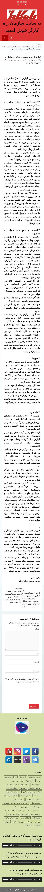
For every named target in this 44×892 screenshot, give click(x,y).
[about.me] (17, 759)
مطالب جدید (25, 818)
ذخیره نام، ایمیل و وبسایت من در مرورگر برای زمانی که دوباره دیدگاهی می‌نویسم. (23, 680)
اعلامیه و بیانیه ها (35, 788)
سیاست (14, 807)
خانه (21, 799)
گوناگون (38, 825)
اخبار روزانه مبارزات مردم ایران (22, 781)
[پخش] (39, 845)
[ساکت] (11, 845)
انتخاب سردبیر (12, 788)
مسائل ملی (37, 818)
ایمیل (36, 662)
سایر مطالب (36, 807)
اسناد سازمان (36, 784)
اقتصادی (23, 788)
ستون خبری (25, 807)
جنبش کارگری (25, 796)
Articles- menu (35, 777)
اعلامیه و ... (8, 784)
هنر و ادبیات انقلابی (11, 818)
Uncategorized (10, 777)
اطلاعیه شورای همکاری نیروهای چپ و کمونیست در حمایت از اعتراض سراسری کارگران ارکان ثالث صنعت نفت (13, 595)
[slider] (6, 845)
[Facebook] (35, 751)
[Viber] (26, 759)
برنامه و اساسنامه (13, 792)
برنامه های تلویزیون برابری (32, 792)
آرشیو (39, 781)
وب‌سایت (36, 671)
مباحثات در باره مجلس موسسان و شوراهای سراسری (23, 810)
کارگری (6, 822)
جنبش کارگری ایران (10, 796)
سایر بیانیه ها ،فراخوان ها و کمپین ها (15, 803)
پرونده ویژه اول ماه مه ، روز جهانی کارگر (27, 822)
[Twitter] (26, 751)
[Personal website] (8, 759)
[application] (22, 845)
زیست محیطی (36, 803)
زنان (15, 799)
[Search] (11, 38)
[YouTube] (8, 751)
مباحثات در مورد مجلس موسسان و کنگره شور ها (24, 814)
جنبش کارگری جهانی (34, 799)
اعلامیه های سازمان (21, 784)
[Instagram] (17, 751)
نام (37, 654)
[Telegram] (35, 759)
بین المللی (37, 796)
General (23, 777)
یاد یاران (29, 825)
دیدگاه (37, 629)
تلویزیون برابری (5, 38)
